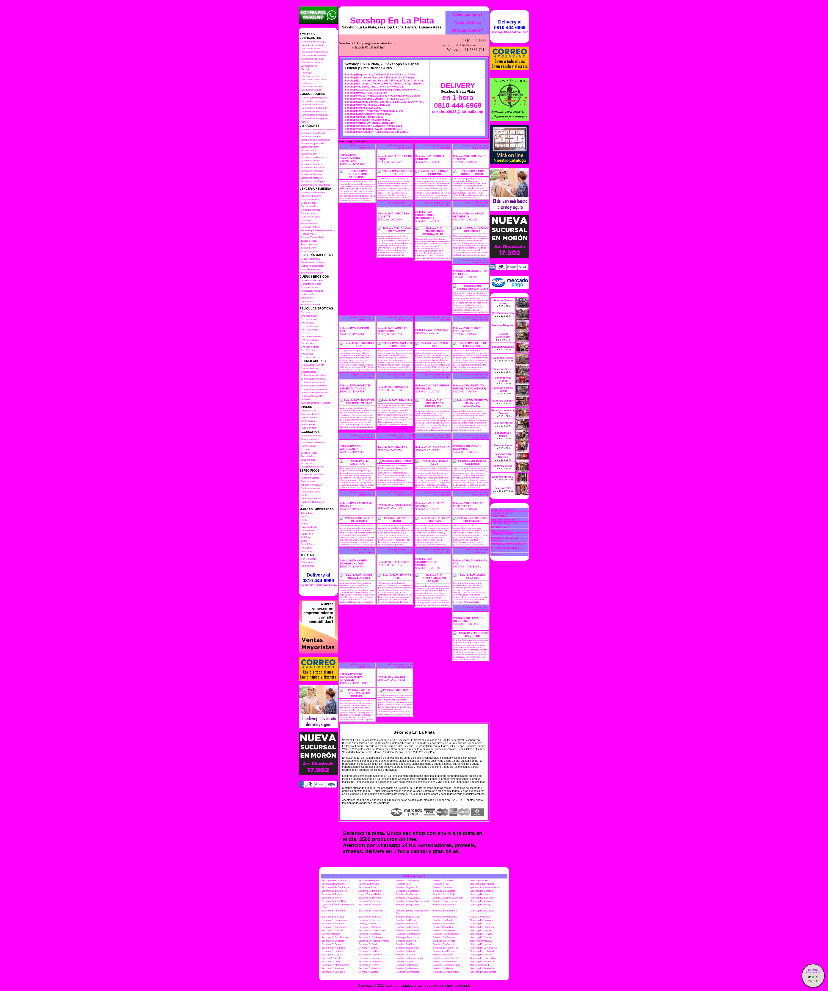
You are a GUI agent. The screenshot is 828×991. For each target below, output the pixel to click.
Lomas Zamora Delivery (371, 894)
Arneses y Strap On (311, 484)
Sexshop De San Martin (482, 897)
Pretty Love (307, 534)
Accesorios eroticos (311, 435)
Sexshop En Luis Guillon (483, 958)
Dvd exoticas (308, 322)
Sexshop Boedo (354, 92)
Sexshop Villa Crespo (358, 98)
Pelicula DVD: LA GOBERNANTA (350, 447)
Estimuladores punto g (312, 396)
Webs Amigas (414, 876)
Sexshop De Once (331, 897)
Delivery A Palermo (368, 947)
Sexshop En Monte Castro (335, 965)
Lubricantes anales (311, 48)
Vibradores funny (310, 146)
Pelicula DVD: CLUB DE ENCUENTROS (467, 330)
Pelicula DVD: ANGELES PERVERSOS (393, 330)
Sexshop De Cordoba (481, 890)
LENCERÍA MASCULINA (504, 523)
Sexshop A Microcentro (333, 884)
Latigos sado (307, 294)
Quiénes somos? (467, 30)
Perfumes (306, 83)
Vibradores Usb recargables (315, 184)
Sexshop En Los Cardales (446, 958)
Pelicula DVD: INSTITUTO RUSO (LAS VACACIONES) (469, 387)
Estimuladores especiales (314, 382)
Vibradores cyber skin (312, 143)
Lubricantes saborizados (314, 79)
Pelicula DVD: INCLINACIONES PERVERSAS (350, 157)
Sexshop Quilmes (355, 104)
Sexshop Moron (354, 107)
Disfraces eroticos (310, 216)
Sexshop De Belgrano (370, 890)
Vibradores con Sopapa (313, 181)
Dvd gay (305, 333)
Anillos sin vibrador (310, 478)
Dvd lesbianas (308, 343)
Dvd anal (305, 312)
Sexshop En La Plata (392, 20)
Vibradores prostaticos (313, 167)
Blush (304, 520)
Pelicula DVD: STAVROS (392, 447)
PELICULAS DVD (500, 530)
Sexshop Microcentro (358, 83)
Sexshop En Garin (331, 944)
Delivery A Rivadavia (481, 940)
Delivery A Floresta (331, 958)
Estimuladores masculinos (314, 389)
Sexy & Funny (308, 544)
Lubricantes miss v (311, 76)
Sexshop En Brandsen (333, 923)
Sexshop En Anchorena (333, 910)
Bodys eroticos (309, 203)
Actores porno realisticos (314, 97)
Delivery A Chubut (479, 965)
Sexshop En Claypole (444, 930)
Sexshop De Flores (331, 894)
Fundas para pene (310, 491)
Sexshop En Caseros (370, 927)
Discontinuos (307, 562)
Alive (303, 516)
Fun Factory (307, 551)
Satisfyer (305, 537)
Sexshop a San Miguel (482, 884)
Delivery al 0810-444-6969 (318, 577)
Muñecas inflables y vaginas (315, 403)
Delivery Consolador (443, 927)
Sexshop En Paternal (332, 968)
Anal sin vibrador (309, 417)
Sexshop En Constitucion (446, 934)
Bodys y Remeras (310, 259)
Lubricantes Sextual (311, 90)
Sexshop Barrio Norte (358, 80)
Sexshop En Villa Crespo (446, 972)
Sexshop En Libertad (481, 954)
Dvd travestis (308, 357)
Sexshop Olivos (354, 116)
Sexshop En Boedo (443, 920)
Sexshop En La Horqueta (483, 947)
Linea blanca (307, 297)
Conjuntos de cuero (311, 284)
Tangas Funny (308, 247)
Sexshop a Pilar (441, 884)
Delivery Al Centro (330, 934)
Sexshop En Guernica (444, 944)
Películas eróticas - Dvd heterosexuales (362, 146)
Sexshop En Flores (406, 940)
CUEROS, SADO (500, 527)
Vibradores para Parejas (313, 133)
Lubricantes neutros (311, 62)
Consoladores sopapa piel (314, 118)
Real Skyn (306, 72)
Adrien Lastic (307, 513)
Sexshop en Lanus (406, 954)
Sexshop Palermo (356, 77)
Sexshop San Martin (357, 119)
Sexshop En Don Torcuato (335, 937)
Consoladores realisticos (314, 111)
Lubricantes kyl (309, 65)
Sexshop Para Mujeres (503, 456)
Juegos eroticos (309, 453)
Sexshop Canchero (443, 887)
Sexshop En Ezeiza (480, 937)
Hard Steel (306, 547)
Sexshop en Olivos (368, 965)
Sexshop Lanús (354, 113)
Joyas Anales (308, 421)
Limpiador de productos (313, 45)
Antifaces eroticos (310, 439)
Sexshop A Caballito (443, 880)
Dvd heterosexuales (311, 336)
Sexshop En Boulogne (481, 920)
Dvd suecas (307, 353)
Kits (303, 505)
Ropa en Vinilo (308, 234)
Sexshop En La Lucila (332, 951)
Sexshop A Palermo (369, 884)
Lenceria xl (306, 220)
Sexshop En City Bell (332, 930)
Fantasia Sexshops (480, 916)
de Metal (305, 399)
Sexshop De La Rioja (444, 894)
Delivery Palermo (367, 923)
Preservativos (308, 456)
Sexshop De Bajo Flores (334, 890)
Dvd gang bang (309, 329)
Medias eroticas (309, 223)
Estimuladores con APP (313, 365)
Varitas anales (308, 424)
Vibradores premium (311, 164)
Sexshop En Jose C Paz (446, 947)
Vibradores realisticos (312, 171)
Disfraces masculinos (312, 265)
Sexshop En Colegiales (408, 934)
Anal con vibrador (310, 414)
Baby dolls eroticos (311, 199)
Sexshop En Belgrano (370, 916)
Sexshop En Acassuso (445, 901)
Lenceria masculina (311, 269)
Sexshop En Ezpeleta (332, 940)
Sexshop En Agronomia (408, 904)
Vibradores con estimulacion (315, 140)
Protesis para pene (311, 498)
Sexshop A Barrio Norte (333, 880)
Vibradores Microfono (312, 174)
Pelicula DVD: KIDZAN (391, 676)
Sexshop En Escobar (444, 937)
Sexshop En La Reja (406, 951)
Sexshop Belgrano (356, 74)
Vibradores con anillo (312, 474)
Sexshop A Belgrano (369, 880)
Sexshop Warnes (355, 122)
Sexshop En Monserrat (445, 961)
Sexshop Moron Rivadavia (361, 110)
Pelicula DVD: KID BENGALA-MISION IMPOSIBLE (351, 676)
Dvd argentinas (309, 315)
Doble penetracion (310, 488)
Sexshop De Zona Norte (334, 901)
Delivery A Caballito (368, 972)
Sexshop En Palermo (407, 965)
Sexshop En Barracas (333, 916)
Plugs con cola (308, 428)
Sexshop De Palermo (370, 897)
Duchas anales (309, 410)
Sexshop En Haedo (480, 944)
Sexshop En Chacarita (482, 927)
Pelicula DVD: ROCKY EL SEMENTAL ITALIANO (355, 387)
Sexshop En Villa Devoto (483, 972)
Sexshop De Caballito (444, 890)
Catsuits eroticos (309, 206)
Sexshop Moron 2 (503, 476)
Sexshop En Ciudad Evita (372, 930)
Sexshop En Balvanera (445, 910)
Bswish (304, 523)
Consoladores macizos (313, 101)
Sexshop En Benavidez (445, 916)
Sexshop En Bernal (406, 920)
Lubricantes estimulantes (314, 55)
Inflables (305, 495)
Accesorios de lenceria (313, 192)
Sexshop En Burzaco (407, 923)
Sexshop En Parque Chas (446, 965)
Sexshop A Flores (479, 880)
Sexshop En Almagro (481, 904)
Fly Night (305, 69)
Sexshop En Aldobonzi (444, 904)
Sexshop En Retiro (443, 968)
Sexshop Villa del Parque (360, 86)
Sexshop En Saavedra (482, 968)
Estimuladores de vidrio (313, 378)
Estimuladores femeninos (314, 385)
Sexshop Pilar (353, 131)
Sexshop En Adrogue (370, 904)
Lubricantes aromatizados (314, 52)
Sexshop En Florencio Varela (374, 940)
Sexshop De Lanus (480, 894)
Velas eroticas (308, 459)
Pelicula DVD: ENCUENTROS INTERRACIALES (425, 215)
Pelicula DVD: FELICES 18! (394, 562)
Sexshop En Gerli (368, 944)
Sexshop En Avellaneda (371, 910)
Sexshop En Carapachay (334, 927)
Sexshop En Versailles (333, 972)
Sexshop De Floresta (407, 894)
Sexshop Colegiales (357, 125)
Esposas (305, 449)
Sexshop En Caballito (444, 923)
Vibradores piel (308, 153)
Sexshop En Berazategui (334, 920)
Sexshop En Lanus (443, 954)
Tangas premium (309, 244)
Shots (304, 540)
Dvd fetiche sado (309, 326)
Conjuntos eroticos (310, 209)
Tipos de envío (467, 22)
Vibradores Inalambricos (313, 157)
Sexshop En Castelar (407, 927)
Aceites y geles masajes (313, 41)
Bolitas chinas (308, 481)
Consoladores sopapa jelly (314, 115)
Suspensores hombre (312, 272)
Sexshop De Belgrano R (408, 890)
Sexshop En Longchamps (409, 958)
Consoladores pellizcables (314, 108)
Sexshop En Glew (405, 944)
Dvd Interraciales (310, 340)
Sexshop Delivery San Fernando (413, 901)
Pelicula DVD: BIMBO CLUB (432, 447)
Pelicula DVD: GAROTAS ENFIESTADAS (468, 505)
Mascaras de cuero (311, 304)
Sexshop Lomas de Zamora (361, 101)
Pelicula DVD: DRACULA (393, 387)
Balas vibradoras (309, 368)
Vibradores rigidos (310, 160)
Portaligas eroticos (310, 227)
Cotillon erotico (308, 446)
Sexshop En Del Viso (481, 934)
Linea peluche (308, 301)
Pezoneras (306, 463)
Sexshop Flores (354, 95)
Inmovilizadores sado (312, 290)
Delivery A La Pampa (444, 951)
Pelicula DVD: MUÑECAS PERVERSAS (468, 215)
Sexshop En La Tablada (482, 951)
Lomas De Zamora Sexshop (448, 897)
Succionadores (309, 371)
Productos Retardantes (313, 502)
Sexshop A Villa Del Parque (335, 887)
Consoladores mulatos (312, 104)
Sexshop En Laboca (332, 954)
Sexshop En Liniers (369, 958)
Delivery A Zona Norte (407, 937)
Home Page (346, 141)
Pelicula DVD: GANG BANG (394, 504)
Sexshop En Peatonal (370, 968)
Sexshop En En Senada (371, 937)
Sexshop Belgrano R (406, 887)
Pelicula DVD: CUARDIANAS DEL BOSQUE (427, 562)
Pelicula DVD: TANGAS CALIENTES (467, 447)
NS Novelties (307, 530)
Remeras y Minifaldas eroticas (316, 230)
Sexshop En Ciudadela (408, 930)
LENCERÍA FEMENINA (503, 519)
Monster (305, 121)
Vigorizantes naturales (312, 466)
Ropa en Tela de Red (312, 237)
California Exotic (309, 527)
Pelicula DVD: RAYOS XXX (431, 329)
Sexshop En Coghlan (481, 930)
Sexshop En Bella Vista (408, 916)
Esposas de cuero (310, 287)
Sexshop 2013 (403, 884)
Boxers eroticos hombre (313, 262)
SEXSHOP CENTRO (502, 534)
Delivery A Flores (405, 961)
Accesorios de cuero (312, 280)
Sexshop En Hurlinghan (333, 947)
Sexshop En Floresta (444, 940)
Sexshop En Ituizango (407, 947)
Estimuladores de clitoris (313, 375)
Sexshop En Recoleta (407, 968)
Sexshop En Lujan (330, 961)
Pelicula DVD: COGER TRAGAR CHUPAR (353, 562)
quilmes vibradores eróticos (484, 887)
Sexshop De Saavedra (408, 897)
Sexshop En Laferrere (370, 954)
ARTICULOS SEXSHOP (504, 509)
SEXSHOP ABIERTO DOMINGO (508, 544)
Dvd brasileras (308, 319)
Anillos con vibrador (311, 136)
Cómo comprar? (468, 15)
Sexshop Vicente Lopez (359, 128)
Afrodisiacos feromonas (313, 442)
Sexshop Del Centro (369, 901)
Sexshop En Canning (481, 923)
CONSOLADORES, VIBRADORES (501, 514)
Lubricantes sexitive (311, 86)
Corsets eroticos (309, 213)
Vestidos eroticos (310, 251)
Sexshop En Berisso (369, 920)
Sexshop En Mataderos (371, 961)
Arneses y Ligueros (311, 196)
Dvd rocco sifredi (310, 346)
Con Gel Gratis (309, 559)
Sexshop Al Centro (368, 887)
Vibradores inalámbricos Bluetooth (318, 129)
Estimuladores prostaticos (314, 392)
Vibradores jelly (309, 150)
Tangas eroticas (309, 240)
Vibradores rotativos (311, 178)
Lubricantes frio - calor (312, 59)
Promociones (308, 565)
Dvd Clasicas (308, 350)
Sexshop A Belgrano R (407, 880)
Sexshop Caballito (356, 89)
